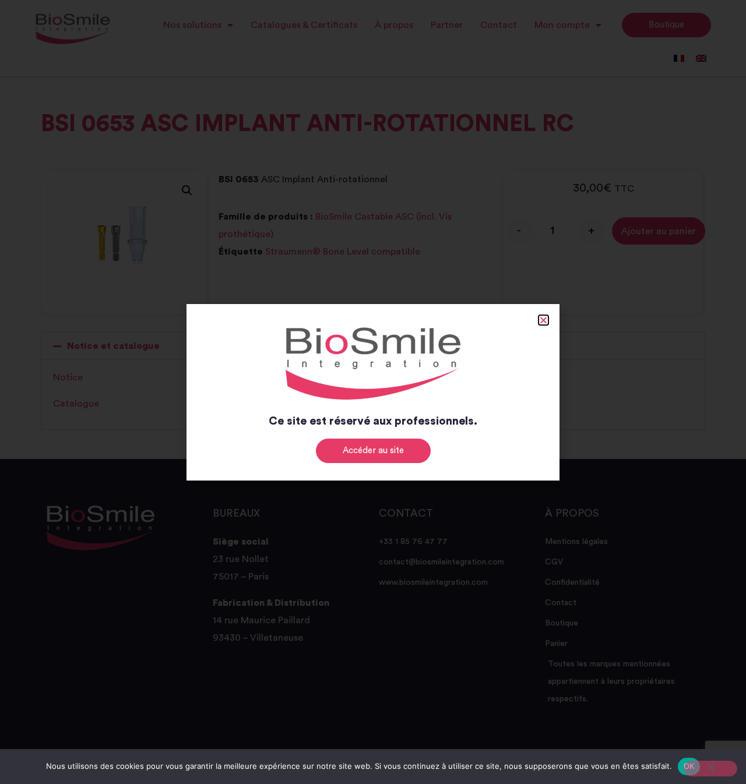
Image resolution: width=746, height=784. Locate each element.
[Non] (710, 768)
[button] (543, 320)
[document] (373, 392)
